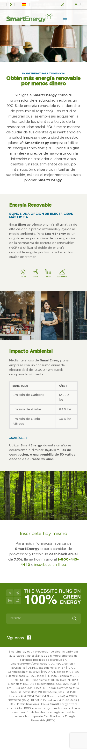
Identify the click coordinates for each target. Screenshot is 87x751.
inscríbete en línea (50, 565)
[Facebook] (28, 638)
